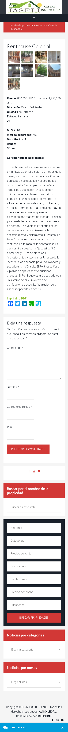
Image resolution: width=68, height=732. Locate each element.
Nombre (13, 386)
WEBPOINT (44, 716)
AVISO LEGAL (47, 711)
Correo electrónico (19, 406)
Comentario (15, 347)
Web (10, 426)
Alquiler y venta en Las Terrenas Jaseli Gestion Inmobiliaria (34, 7)
